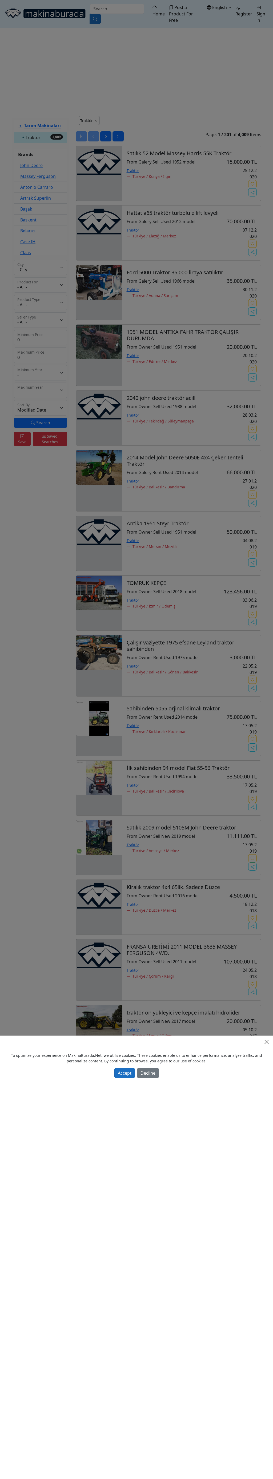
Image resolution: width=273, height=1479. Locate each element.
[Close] (266, 1042)
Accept (124, 1073)
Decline (147, 1073)
